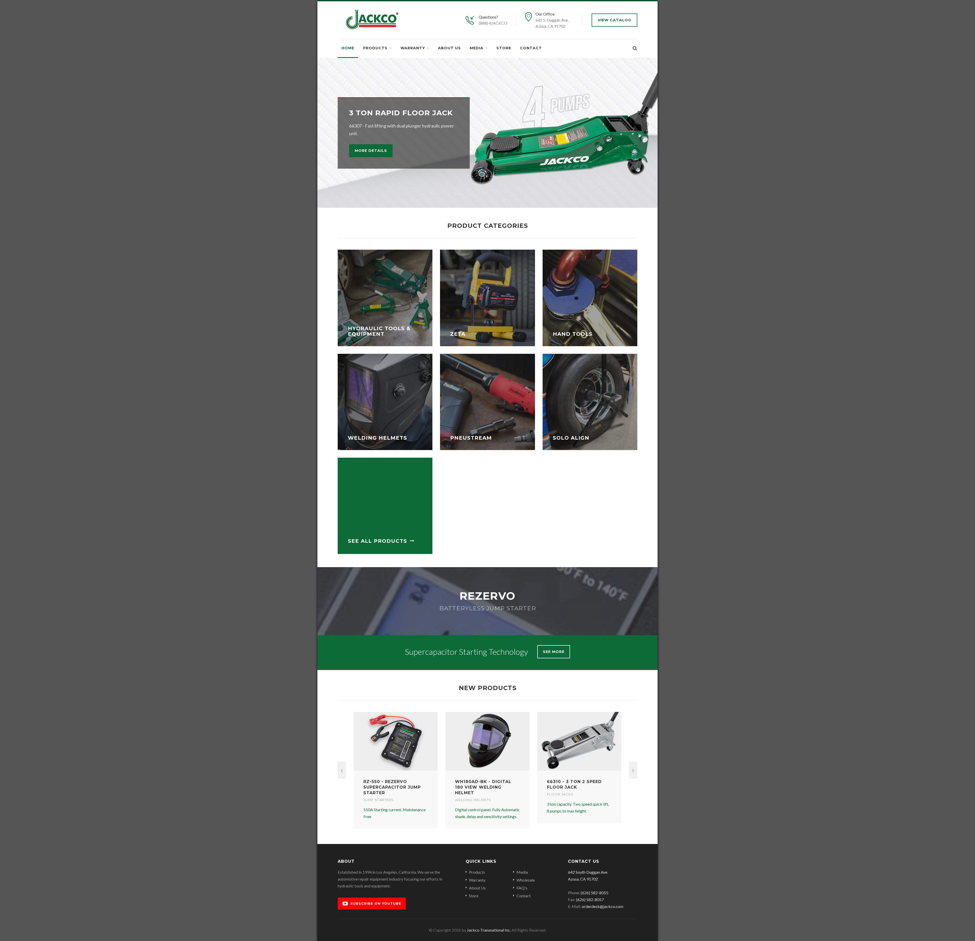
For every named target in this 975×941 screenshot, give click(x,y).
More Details (371, 150)
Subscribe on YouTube (375, 903)
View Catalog (614, 20)
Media (476, 48)
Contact (531, 48)
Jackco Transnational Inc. (489, 930)
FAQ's (521, 887)
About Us (449, 48)
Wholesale (525, 880)
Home (348, 48)
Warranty (412, 48)
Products (375, 48)
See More (553, 651)
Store (503, 48)
